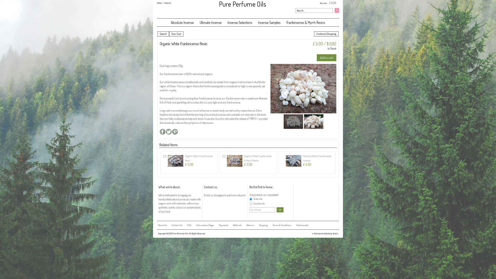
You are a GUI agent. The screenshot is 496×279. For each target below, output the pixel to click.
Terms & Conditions (281, 225)
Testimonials (302, 225)
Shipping (263, 225)
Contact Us (177, 225)
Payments (223, 225)
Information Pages (205, 225)
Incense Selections (239, 22)
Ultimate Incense (211, 22)
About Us (162, 225)
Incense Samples (269, 22)
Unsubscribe (259, 203)
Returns (250, 225)
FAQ (189, 225)
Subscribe (257, 198)
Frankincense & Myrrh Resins (305, 22)
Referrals (237, 225)
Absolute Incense (182, 22)
